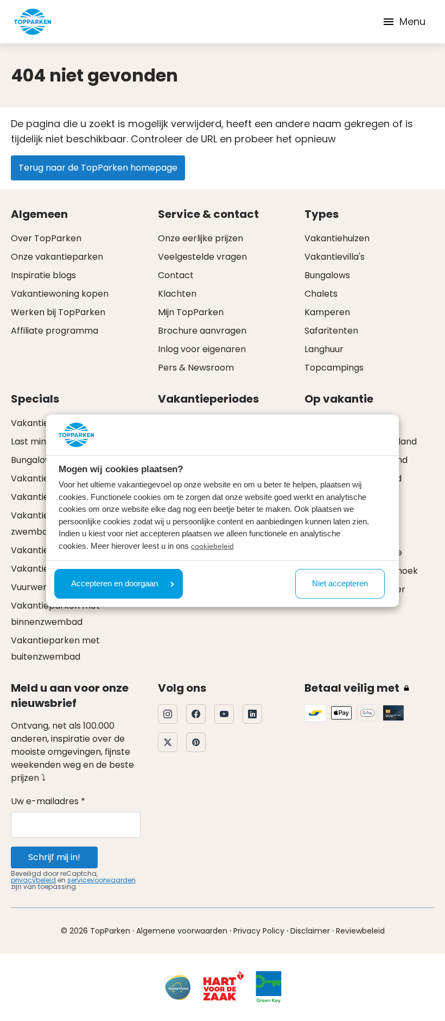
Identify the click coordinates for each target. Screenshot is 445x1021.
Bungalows (327, 275)
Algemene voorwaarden (181, 930)
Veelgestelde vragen (202, 256)
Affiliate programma (54, 330)
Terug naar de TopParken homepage (97, 167)
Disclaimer (310, 930)
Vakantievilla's (334, 256)
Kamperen (327, 312)
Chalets (321, 293)
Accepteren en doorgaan (114, 583)
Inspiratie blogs (43, 275)
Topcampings (334, 367)
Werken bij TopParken (58, 312)
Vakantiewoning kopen (60, 293)
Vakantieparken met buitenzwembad (55, 648)
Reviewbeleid (360, 930)
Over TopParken (46, 238)
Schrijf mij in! (54, 857)
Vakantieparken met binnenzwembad (55, 613)
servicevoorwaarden (101, 880)
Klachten (177, 293)
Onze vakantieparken (57, 256)
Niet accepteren (340, 583)
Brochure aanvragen (202, 330)
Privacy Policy (258, 930)
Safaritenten (331, 330)
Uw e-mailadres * (48, 801)
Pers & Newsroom (196, 367)
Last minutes (38, 441)
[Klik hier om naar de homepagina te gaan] (32, 22)
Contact (176, 275)
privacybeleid (33, 880)
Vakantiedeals (41, 423)
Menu (412, 21)
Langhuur (324, 349)
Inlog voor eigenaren (202, 349)
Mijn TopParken (191, 312)
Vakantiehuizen (337, 238)
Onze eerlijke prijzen (200, 238)
